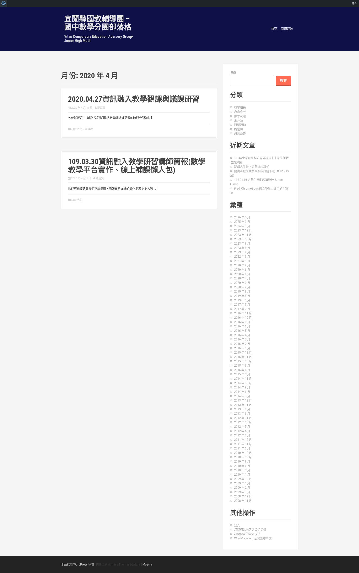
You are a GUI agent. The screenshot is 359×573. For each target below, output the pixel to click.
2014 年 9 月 (242, 387)
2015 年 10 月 (243, 361)
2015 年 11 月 (243, 357)
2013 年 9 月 (242, 409)
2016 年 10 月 (243, 317)
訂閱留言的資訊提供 (247, 534)
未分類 (238, 120)
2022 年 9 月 (242, 256)
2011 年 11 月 (243, 444)
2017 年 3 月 (242, 309)
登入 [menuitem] (354, 3)
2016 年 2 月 (242, 343)
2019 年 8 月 (242, 296)
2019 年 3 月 (242, 300)
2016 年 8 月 (242, 322)
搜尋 (233, 72)
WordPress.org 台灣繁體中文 (253, 538)
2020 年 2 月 (242, 287)
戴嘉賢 (101, 107)
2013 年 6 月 (242, 413)
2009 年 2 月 (242, 487)
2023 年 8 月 (242, 248)
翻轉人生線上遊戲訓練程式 (251, 166)
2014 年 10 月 (243, 383)
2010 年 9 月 (242, 461)
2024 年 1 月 (242, 226)
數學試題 (240, 116)
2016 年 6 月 (242, 326)
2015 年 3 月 (242, 374)
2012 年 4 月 (242, 431)
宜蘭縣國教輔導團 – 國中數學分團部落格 (98, 23)
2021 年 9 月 (242, 261)
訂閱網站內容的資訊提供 (250, 529)
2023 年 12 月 (243, 230)
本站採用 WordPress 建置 (77, 564)
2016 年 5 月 (242, 330)
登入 (237, 525)
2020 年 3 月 (242, 282)
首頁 (274, 28)
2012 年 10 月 (243, 422)
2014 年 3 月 (242, 396)
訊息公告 (240, 133)
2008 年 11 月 (243, 500)
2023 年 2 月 (242, 252)
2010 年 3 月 (242, 470)
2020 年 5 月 (242, 274)
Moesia (147, 564)
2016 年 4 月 (242, 335)
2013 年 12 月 (243, 400)
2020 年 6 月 (242, 269)
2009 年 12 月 (243, 479)
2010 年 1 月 (242, 474)
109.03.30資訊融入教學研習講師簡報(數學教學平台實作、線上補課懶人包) (136, 165)
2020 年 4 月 (242, 278)
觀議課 (89, 129)
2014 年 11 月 (243, 378)
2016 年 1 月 (242, 348)
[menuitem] (3, 3)
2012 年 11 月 (243, 418)
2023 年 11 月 (243, 234)
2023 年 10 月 (243, 239)
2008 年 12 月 (243, 496)
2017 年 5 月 (242, 304)
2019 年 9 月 (242, 291)
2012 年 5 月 (242, 426)
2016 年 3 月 (242, 339)
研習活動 (76, 129)
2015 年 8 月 (242, 370)
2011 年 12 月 (243, 439)
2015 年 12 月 (243, 352)
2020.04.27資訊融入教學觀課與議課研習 (133, 99)
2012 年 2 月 (242, 435)
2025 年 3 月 (242, 221)
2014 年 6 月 (242, 391)
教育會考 (240, 111)
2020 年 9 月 (242, 265)
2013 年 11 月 (243, 404)
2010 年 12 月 (243, 452)
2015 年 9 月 (242, 365)
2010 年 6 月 (242, 466)
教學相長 (240, 107)
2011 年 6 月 (242, 448)
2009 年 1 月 (242, 492)
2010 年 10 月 (243, 457)
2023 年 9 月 (242, 243)
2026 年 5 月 (242, 217)
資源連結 (287, 28)
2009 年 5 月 (242, 483)
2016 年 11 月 (243, 313)
